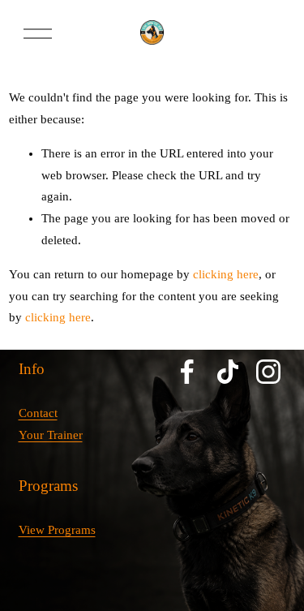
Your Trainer (51, 434)
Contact (38, 413)
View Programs (57, 529)
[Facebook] (187, 372)
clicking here (226, 274)
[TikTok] (228, 372)
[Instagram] (268, 372)
